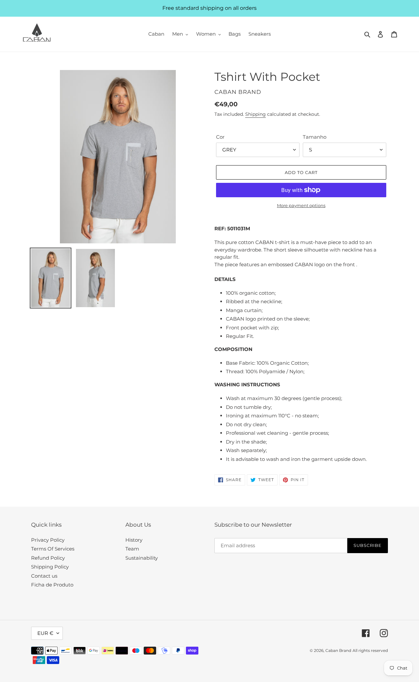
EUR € (45, 633)
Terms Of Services (52, 549)
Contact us (44, 576)
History (133, 540)
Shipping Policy (50, 567)
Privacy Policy (47, 540)
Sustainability (141, 558)
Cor (220, 137)
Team (132, 549)
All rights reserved (370, 650)
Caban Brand (338, 650)
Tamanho (314, 137)
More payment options (301, 205)
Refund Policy (48, 558)
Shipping (255, 114)
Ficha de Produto (52, 585)
